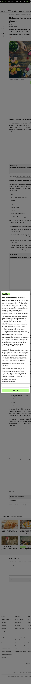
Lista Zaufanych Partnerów (8, 381)
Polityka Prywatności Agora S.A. (21, 345)
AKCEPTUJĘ (15, 390)
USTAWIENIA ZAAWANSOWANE (15, 386)
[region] (15, 342)
